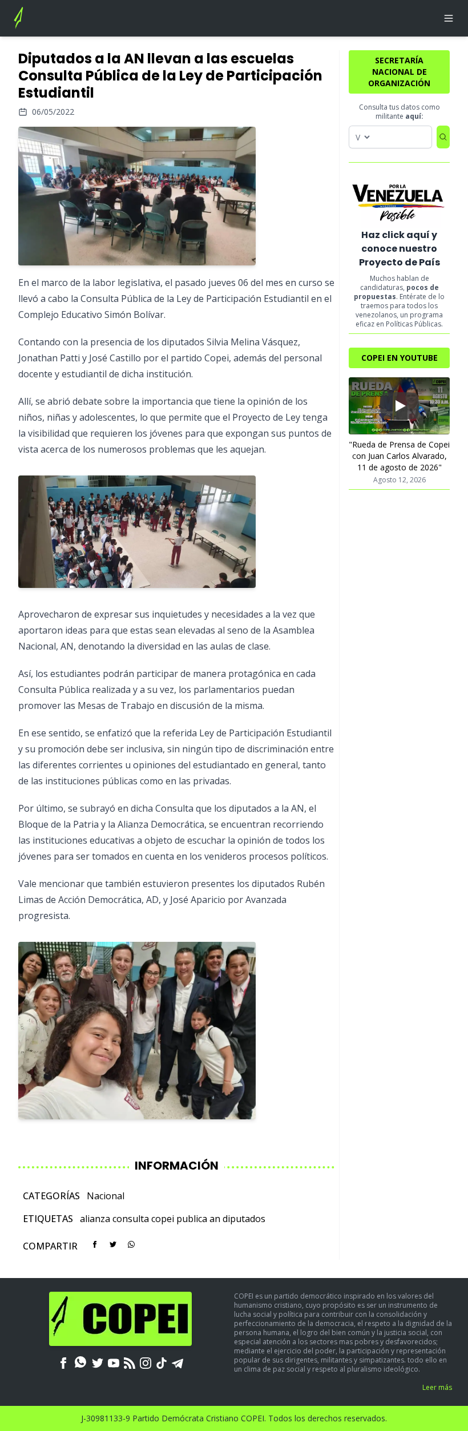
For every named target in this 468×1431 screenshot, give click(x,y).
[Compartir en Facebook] (94, 1244)
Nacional (105, 1196)
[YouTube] (113, 1362)
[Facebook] (63, 1362)
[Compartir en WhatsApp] (131, 1244)
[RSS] (129, 1362)
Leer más (437, 1387)
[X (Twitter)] (97, 1362)
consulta (130, 1218)
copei (162, 1218)
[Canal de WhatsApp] (80, 1362)
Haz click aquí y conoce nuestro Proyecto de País (399, 248)
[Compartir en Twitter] (113, 1244)
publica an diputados (220, 1218)
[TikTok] (161, 1362)
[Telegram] (177, 1362)
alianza (95, 1218)
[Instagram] (145, 1362)
